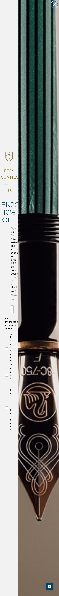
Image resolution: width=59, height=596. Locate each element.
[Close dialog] (54, 4)
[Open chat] (49, 586)
